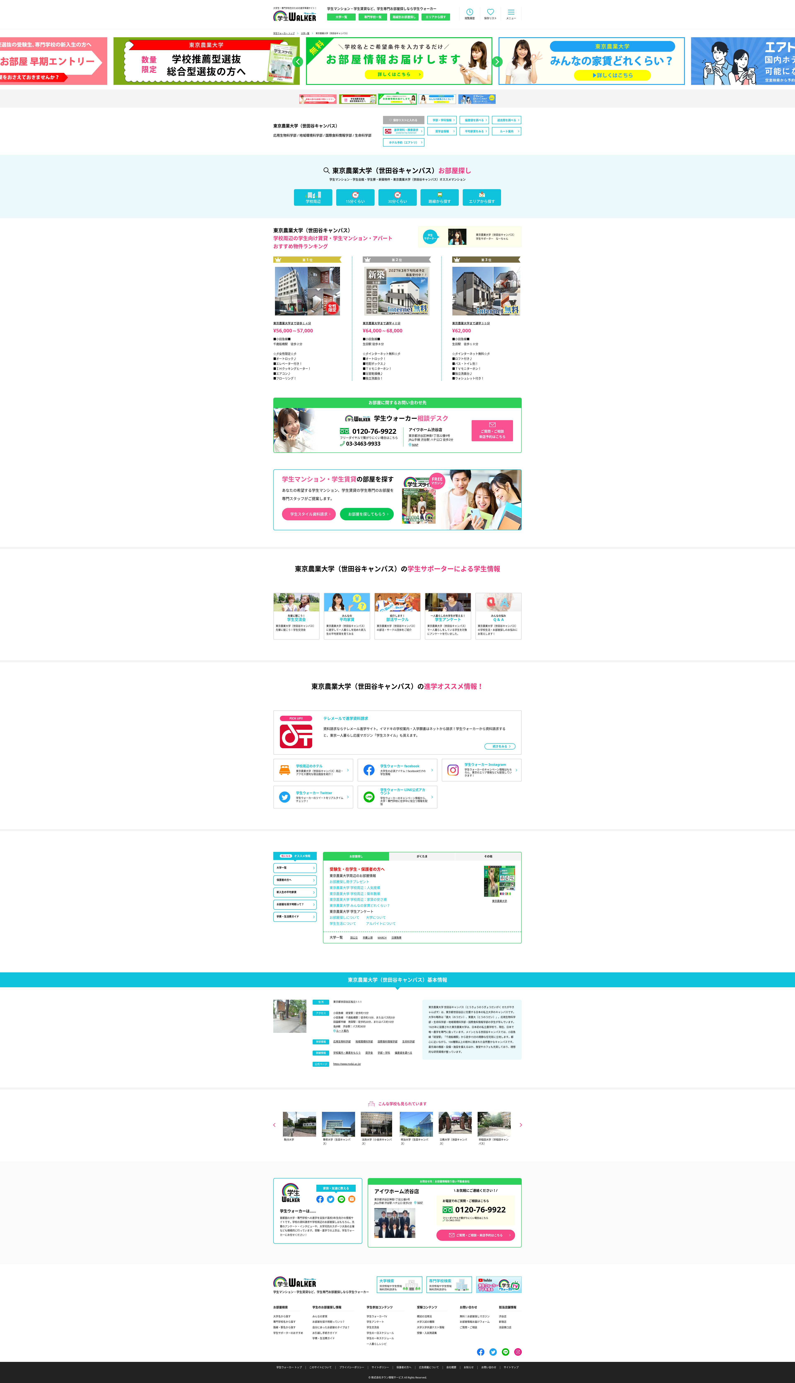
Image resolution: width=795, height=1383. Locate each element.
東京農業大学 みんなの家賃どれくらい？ (360, 905)
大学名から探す (282, 1316)
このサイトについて (320, 1367)
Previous (274, 1125)
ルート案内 (342, 1031)
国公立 (354, 937)
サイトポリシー (380, 1367)
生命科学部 (408, 1041)
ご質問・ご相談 (468, 1327)
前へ (297, 61)
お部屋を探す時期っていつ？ (328, 1322)
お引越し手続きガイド (324, 1333)
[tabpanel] (397, 61)
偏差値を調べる (403, 1053)
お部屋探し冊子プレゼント (349, 881)
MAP (415, 445)
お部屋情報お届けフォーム (475, 1322)
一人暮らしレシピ (377, 1344)
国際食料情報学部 (388, 1041)
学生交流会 (373, 1327)
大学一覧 (305, 33)
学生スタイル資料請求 (309, 514)
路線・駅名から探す (284, 1327)
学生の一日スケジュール (380, 1333)
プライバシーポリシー (351, 1367)
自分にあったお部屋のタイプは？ (331, 1327)
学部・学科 (384, 1053)
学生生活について (343, 923)
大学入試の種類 (425, 1322)
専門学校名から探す (284, 1322)
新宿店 (502, 1322)
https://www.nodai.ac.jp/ (347, 1064)
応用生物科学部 (342, 1041)
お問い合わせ (488, 1367)
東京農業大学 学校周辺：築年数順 (355, 893)
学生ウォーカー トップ (284, 33)
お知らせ (469, 1367)
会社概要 (451, 1367)
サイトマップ (511, 1367)
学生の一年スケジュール (380, 1338)
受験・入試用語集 (427, 1333)
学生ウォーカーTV (377, 1316)
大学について (376, 917)
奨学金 (369, 1053)
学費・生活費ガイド (323, 1338)
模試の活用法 (424, 1316)
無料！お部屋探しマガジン (475, 1316)
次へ (497, 61)
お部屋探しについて (344, 917)
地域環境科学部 (364, 1041)
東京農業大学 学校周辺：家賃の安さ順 (358, 899)
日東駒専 (396, 937)
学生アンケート (375, 1322)
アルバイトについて (381, 923)
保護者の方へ (403, 1367)
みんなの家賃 (319, 1316)
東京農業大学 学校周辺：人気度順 (355, 887)
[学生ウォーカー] (294, 16)
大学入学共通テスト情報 (430, 1327)
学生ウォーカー (294, 1281)
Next (521, 1125)
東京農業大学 (499, 901)
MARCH (382, 937)
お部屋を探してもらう (366, 514)
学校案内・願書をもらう (347, 1053)
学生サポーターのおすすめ (288, 1333)
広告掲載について (429, 1367)
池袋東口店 (505, 1327)
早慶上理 (368, 937)
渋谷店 (502, 1316)
